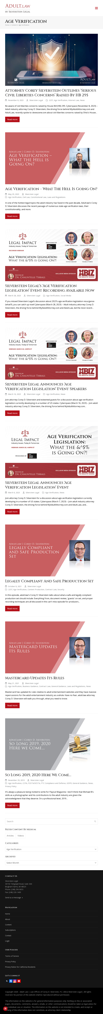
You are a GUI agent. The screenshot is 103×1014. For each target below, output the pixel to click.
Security (61, 589)
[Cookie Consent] (5, 1008)
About (7, 919)
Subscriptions (10, 930)
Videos (21, 835)
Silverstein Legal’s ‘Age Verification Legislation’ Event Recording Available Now (49, 288)
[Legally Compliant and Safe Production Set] (51, 550)
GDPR (69, 783)
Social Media (66, 295)
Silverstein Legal (36, 100)
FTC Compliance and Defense (53, 783)
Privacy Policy (10, 786)
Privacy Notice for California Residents (20, 967)
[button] (96, 8)
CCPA (25, 783)
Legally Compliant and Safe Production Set (49, 581)
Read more (12, 119)
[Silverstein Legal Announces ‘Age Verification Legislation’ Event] (51, 451)
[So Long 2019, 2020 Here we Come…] (51, 744)
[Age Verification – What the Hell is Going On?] (51, 158)
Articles (10, 835)
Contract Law (51, 589)
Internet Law (73, 100)
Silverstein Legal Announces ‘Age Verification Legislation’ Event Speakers (46, 386)
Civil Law (26, 197)
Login (7, 941)
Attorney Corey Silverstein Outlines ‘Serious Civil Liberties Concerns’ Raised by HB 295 (50, 93)
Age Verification (60, 100)
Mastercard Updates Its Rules (34, 678)
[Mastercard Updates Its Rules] (51, 647)
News (82, 100)
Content (8, 924)
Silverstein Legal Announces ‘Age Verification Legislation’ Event (38, 485)
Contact (8, 935)
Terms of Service (12, 956)
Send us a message (13, 897)
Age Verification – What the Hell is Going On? (51, 188)
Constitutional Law (38, 197)
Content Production (36, 589)
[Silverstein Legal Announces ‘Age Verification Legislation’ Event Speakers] (51, 353)
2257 (51, 100)
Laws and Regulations (56, 197)
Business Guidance (30, 686)
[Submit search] (95, 821)
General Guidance (58, 686)
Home (7, 914)
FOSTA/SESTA (34, 783)
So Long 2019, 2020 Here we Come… (38, 775)
